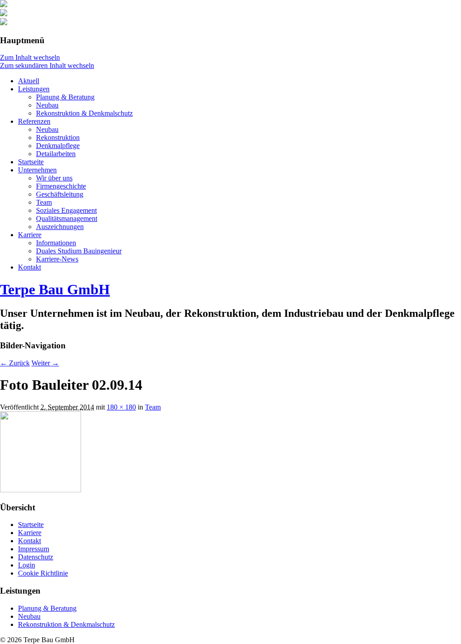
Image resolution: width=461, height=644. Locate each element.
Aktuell (28, 81)
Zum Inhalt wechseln (30, 57)
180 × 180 (121, 407)
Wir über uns (54, 178)
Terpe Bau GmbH (55, 289)
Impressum (33, 549)
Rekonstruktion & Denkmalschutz (84, 113)
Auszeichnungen (60, 226)
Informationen (56, 243)
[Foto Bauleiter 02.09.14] (40, 490)
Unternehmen (37, 170)
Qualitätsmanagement (66, 218)
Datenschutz (35, 557)
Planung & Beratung (65, 97)
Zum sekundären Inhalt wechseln (47, 65)
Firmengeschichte (61, 186)
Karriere (29, 235)
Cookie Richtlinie (43, 573)
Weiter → (45, 363)
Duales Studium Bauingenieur (79, 251)
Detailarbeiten (56, 154)
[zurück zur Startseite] (3, 5)
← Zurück (15, 363)
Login (26, 565)
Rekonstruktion (58, 137)
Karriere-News (57, 259)
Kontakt (29, 267)
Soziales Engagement (66, 210)
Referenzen (34, 121)
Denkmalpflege (58, 145)
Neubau (47, 105)
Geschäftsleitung (59, 194)
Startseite (31, 162)
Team (44, 202)
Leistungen (34, 89)
